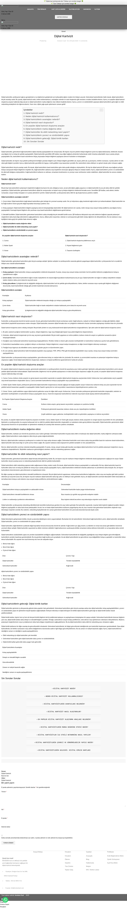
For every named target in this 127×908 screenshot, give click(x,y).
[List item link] (15, 881)
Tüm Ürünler (69, 866)
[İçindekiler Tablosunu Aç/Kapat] (100, 110)
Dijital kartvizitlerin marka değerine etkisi (43, 129)
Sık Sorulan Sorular (35, 141)
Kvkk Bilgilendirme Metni (115, 856)
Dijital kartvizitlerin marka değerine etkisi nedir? (64, 727)
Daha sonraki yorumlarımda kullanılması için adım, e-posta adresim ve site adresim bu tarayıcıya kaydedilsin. (37, 838)
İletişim (88, 866)
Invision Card (61, 41)
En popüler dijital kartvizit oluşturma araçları (45, 126)
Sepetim (67, 863)
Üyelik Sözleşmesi (113, 859)
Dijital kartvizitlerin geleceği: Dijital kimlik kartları (47, 138)
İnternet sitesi (5, 827)
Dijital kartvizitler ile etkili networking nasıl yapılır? (48, 132)
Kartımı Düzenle (62, 17)
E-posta (4, 818)
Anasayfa (89, 856)
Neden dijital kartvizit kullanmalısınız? (42, 116)
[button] (5, 900)
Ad (2, 809)
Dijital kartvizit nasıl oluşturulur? (40, 122)
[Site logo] (9, 6)
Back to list (5, 776)
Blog (87, 859)
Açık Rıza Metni (112, 863)
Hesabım (68, 856)
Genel (64, 31)
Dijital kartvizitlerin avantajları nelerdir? (43, 119)
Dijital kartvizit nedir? (35, 113)
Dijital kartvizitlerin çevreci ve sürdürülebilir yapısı (47, 135)
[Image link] (12, 853)
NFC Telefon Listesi (92, 870)
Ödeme (67, 859)
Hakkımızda (90, 863)
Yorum (4, 791)
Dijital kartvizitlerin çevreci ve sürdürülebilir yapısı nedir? (64, 742)
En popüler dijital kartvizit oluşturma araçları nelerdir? (64, 719)
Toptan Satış (69, 870)
